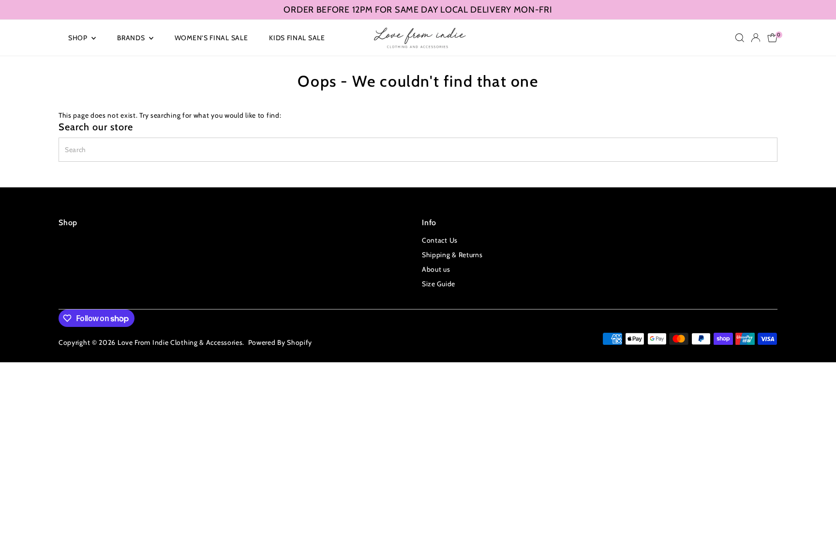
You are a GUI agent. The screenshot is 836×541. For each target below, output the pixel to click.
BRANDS (132, 37)
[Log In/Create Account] (755, 37)
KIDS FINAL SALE (297, 37)
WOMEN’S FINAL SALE (211, 37)
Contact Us (440, 240)
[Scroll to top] (816, 514)
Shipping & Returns (452, 254)
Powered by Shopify (280, 342)
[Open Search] (739, 37)
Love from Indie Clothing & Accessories (180, 342)
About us (436, 269)
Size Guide (438, 283)
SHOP (79, 37)
